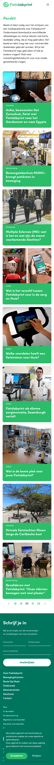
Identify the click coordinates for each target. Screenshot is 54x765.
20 (26, 603)
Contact (7, 698)
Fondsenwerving (10, 715)
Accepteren (16, 755)
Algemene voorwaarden (14, 719)
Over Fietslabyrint (12, 673)
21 (33, 603)
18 (15, 603)
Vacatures (8, 694)
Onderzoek (9, 685)
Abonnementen (11, 689)
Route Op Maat (11, 681)
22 (38, 603)
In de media (8, 711)
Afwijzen (36, 755)
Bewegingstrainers (13, 677)
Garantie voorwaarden (13, 724)
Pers (5, 707)
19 (21, 603)
